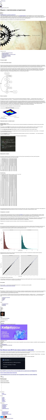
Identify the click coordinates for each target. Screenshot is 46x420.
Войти (3, 393)
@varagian (7, 318)
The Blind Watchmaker (22, 15)
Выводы (3, 57)
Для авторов (4, 405)
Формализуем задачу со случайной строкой (8, 54)
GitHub (3, 323)
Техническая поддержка (9, 418)
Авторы (3, 400)
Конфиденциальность (5, 408)
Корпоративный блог (5, 411)
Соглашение (4, 407)
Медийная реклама (5, 412)
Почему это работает (5, 53)
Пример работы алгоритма (6, 55)
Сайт (1, 323)
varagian (1, 7)
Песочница (4, 401)
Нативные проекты (5, 413)
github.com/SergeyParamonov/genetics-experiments (7, 285)
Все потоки (3, 0)
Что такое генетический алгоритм (7, 52)
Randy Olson (4, 118)
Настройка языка (3, 418)
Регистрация (4, 394)
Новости (3, 398)
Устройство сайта (5, 404)
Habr (5, 419)
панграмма (21, 214)
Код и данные (4, 56)
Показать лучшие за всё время (5, 382)
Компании (3, 399)
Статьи (3, 397)
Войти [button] (1, 5)
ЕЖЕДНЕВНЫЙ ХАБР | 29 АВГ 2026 (6, 345)
